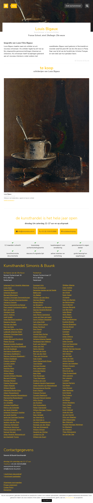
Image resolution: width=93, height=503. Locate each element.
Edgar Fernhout (39, 327)
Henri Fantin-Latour (40, 324)
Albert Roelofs (9, 386)
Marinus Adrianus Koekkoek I (14, 356)
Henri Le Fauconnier (70, 344)
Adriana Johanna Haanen (42, 339)
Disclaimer (7, 490)
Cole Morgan (67, 388)
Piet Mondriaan (39, 376)
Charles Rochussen (11, 383)
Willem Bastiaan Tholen (42, 410)
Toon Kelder (37, 364)
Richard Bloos (38, 302)
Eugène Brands (68, 322)
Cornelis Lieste (9, 364)
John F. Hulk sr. (9, 315)
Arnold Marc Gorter (40, 334)
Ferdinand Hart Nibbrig (42, 341)
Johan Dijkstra (68, 337)
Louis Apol (8, 288)
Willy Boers (67, 315)
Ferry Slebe (67, 405)
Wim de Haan (68, 351)
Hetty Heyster (38, 349)
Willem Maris (9, 371)
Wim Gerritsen (68, 346)
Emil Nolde (67, 393)
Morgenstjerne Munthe (41, 388)
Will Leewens (68, 376)
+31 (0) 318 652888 (48, 231)
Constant (66, 332)
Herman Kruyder (39, 366)
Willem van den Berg (41, 297)
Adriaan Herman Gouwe (72, 349)
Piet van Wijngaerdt (40, 427)
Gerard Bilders (9, 290)
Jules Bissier (67, 312)
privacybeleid (69, 498)
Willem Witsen (39, 430)
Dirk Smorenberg (39, 405)
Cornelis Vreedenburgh (41, 422)
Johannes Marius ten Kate (13, 329)
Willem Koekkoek (10, 359)
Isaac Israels (37, 359)
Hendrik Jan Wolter (40, 432)
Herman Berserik (69, 307)
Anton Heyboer (68, 361)
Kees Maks (37, 373)
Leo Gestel (37, 332)
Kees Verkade (38, 415)
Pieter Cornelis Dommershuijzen (16, 300)
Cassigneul (67, 329)
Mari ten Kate (9, 327)
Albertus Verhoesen (11, 425)
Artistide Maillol (39, 371)
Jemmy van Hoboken (70, 363)
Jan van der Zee (68, 434)
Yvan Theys (67, 407)
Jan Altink (66, 292)
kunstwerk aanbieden (12, 476)
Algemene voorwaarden (13, 482)
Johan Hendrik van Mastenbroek (45, 386)
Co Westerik (67, 427)
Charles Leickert (10, 361)
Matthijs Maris (9, 368)
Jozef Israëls (8, 317)
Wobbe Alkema (68, 285)
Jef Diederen (67, 339)
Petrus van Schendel (11, 408)
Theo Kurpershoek (69, 373)
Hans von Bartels (69, 300)
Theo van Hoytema (40, 356)
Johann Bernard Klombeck (13, 339)
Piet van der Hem (39, 354)
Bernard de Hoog (39, 351)
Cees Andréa (67, 288)
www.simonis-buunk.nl (12, 466)
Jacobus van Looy (39, 381)
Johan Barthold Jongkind (13, 319)
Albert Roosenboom (11, 393)
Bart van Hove (9, 310)
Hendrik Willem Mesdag (13, 376)
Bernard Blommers (11, 295)
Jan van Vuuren (68, 415)
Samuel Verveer (10, 432)
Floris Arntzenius (39, 288)
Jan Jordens (67, 368)
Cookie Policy (8, 487)
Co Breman (37, 312)
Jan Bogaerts (38, 305)
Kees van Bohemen (70, 319)
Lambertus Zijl (38, 434)
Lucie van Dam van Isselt (42, 317)
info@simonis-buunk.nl (12, 469)
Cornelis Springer (10, 420)
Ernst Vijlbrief (68, 410)
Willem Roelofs (9, 388)
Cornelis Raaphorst (40, 395)
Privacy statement (10, 485)
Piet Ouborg (67, 395)
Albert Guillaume (39, 337)
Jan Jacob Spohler (10, 415)
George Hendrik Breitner (42, 310)
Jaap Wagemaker (69, 420)
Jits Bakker (37, 295)
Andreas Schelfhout (11, 405)
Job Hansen (67, 354)
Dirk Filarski (37, 329)
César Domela (68, 341)
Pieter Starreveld (39, 408)
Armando (66, 297)
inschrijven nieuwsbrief (12, 474)
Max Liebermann (39, 368)
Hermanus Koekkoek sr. (12, 351)
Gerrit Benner (68, 305)
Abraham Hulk (9, 312)
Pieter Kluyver (9, 341)
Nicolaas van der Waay (41, 425)
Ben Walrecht (68, 422)
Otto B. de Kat (68, 371)
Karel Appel (67, 295)
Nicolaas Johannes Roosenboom (15, 395)
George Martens (69, 383)
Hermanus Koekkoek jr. (12, 354)
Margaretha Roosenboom (13, 398)
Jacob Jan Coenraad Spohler (14, 417)
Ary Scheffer (8, 403)
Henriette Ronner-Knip (12, 390)
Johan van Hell (38, 346)
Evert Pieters (38, 390)
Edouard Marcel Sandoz (42, 398)
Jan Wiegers (67, 429)
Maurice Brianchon (69, 324)
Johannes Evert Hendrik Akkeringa (16, 285)
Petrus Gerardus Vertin (12, 430)
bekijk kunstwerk (9, 200)
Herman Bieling (39, 300)
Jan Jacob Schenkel (11, 410)
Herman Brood (68, 327)
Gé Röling (66, 400)
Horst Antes (67, 290)
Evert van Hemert (40, 344)
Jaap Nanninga (68, 390)
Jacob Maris (8, 366)
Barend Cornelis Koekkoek (13, 344)
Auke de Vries (68, 412)
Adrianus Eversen (10, 302)
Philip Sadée (8, 400)
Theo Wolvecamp (69, 432)
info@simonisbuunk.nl (26, 231)
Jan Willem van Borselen (42, 307)
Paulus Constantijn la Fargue (14, 305)
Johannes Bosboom (11, 293)
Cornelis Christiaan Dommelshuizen (17, 297)
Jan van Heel (67, 356)
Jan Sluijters (37, 403)
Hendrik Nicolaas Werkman (73, 425)
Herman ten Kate (10, 324)
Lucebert (66, 381)
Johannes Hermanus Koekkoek (15, 346)
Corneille (66, 334)
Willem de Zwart (39, 437)
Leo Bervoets (68, 310)
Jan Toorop (37, 412)
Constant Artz (38, 285)
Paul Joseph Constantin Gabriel (15, 307)
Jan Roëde (66, 398)
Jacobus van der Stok (11, 422)
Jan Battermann (68, 302)
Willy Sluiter (38, 400)
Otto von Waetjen (69, 417)
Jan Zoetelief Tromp (11, 437)
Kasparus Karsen (10, 322)
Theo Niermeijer (39, 378)
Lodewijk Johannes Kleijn (13, 332)
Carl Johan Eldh (39, 322)
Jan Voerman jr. (38, 417)
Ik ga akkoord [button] (47, 500)
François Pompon (39, 393)
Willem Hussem (69, 366)
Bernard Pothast (10, 378)
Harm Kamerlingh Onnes (42, 361)
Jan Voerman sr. (39, 420)
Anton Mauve (9, 373)
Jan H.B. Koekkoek (10, 349)
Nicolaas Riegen (9, 381)
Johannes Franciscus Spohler (14, 412)
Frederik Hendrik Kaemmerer (44, 383)
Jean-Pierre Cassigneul (41, 315)
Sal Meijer (66, 385)
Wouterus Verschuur (11, 427)
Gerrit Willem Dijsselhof (42, 319)
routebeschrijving (69, 231)
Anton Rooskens (69, 403)
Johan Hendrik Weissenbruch (14, 434)
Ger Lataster (67, 378)
